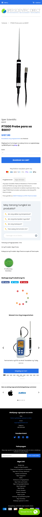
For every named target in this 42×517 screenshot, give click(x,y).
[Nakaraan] (3, 348)
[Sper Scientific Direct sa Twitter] (15, 437)
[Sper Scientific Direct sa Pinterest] (23, 437)
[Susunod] (39, 348)
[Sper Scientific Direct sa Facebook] (19, 437)
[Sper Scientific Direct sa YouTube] (27, 437)
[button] (18, 214)
